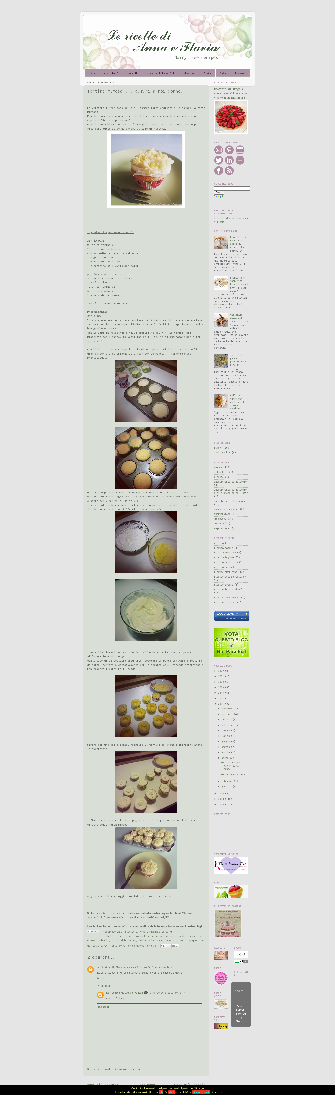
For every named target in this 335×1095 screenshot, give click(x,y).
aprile (226, 752)
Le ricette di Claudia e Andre (116, 967)
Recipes (189, 72)
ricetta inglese (224, 557)
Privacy (240, 72)
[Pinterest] (229, 153)
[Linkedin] (229, 163)
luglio (226, 735)
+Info (171, 1092)
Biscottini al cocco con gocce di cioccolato (239, 242)
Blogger (240, 1021)
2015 (221, 793)
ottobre (227, 719)
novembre (228, 714)
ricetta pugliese (225, 562)
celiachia (220, 472)
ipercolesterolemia (226, 509)
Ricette (132, 72)
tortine (151, 945)
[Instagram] (240, 153)
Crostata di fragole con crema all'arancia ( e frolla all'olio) (230, 93)
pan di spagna (188, 940)
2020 (221, 681)
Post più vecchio (189, 1085)
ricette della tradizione (230, 576)
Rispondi (102, 978)
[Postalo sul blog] (166, 946)
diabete (219, 476)
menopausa (220, 518)
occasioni (171, 940)
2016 (221, 703)
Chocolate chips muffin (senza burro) (239, 318)
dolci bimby (128, 940)
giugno (226, 741)
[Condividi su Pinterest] (177, 946)
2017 (221, 698)
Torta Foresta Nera (233, 774)
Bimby (120, 936)
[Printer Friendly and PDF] (93, 932)
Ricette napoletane (161, 72)
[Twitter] (218, 163)
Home (92, 72)
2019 (221, 687)
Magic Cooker (222, 452)
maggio (226, 746)
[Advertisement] (132, 219)
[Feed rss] (229, 174)
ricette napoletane (226, 597)
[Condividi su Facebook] (173, 946)
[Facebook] (218, 174)
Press (207, 72)
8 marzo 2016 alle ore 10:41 (155, 967)
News (223, 72)
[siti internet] (232, 620)
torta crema (117, 945)
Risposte (106, 986)
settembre (228, 725)
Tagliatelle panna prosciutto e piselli (238, 360)
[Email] (218, 153)
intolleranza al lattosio (230, 481)
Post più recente (102, 1085)
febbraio (228, 781)
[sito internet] (231, 656)
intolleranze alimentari (229, 501)
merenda (219, 523)
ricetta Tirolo (223, 543)
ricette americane (225, 571)
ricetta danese (223, 547)
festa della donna (150, 940)
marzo (226, 757)
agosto (226, 730)
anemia (218, 467)
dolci (115, 940)
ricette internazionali (229, 589)
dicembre (228, 708)
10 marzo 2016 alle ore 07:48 (168, 992)
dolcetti (103, 940)
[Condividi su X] (170, 946)
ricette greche (223, 584)
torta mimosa (136, 945)
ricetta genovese (225, 552)
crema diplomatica (137, 936)
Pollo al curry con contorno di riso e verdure (237, 402)
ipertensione (222, 513)
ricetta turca (223, 567)
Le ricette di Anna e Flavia (124, 992)
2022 (221, 670)
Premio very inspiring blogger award (239, 281)
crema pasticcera (163, 936)
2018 (221, 692)
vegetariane (221, 528)
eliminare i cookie (201, 1092)
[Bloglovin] (240, 163)
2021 (221, 676)
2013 (221, 804)
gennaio (227, 786)
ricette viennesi (225, 602)
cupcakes (182, 936)
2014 (221, 799)
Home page (146, 1085)
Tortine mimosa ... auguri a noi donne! (233, 766)
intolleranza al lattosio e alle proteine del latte (231, 491)
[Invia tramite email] (162, 946)
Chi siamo (111, 72)
